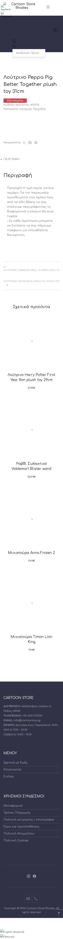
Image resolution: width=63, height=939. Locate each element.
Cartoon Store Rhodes (41, 908)
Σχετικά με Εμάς (15, 762)
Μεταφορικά (13, 805)
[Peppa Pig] (15, 121)
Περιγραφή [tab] (11, 159)
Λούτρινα (25, 109)
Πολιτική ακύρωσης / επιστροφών (29, 819)
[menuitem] (7, 9)
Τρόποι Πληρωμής (17, 812)
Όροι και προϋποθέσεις (21, 826)
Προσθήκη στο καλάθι (31, 388)
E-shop (9, 776)
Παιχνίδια (39, 109)
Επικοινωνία (12, 769)
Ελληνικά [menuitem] (8, 937)
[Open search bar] (14, 42)
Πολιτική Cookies (16, 840)
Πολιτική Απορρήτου (19, 833)
